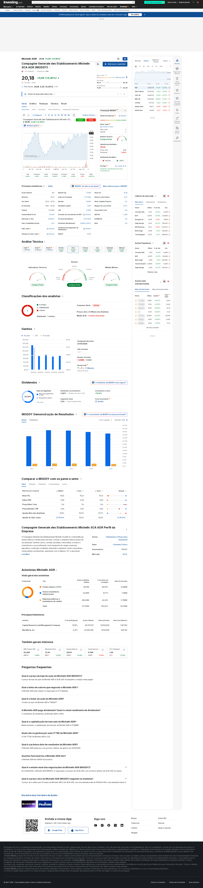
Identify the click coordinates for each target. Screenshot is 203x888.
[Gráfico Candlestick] (24, 115)
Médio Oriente (73, 10)
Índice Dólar (139, 106)
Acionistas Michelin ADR (38, 570)
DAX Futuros (139, 91)
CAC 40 (137, 95)
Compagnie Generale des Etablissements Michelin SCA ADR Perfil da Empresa (68, 529)
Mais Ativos (139, 202)
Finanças (43, 103)
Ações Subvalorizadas (104, 10)
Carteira (134, 828)
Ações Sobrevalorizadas (121, 10)
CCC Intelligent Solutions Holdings (121, 649)
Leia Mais (26, 554)
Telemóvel (135, 823)
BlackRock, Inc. (28, 630)
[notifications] (193, 2)
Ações (7, 10)
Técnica (54, 103)
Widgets (134, 833)
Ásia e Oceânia (85, 10)
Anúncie (161, 823)
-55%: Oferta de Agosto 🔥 (154, 2)
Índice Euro (139, 110)
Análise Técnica (32, 241)
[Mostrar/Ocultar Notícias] (74, 115)
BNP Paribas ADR (29, 649)
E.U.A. (125, 554)
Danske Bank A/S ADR (74, 649)
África (93, 10)
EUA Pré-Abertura (46, 10)
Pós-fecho (28, 87)
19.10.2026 (87, 219)
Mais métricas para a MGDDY (115, 186)
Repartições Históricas (71, 109)
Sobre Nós (162, 818)
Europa (64, 10)
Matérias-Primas (155, 61)
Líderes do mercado (144, 196)
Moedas (138, 61)
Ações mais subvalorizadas (142, 282)
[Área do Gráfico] (28, 115)
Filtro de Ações (112, 7)
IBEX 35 (137, 99)
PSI (136, 88)
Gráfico (33, 103)
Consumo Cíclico (120, 545)
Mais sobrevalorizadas (160, 289)
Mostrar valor (120, 77)
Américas (57, 10)
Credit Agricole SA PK (95, 649)
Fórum (64, 103)
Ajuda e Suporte (164, 828)
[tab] (27, 249)
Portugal (27, 10)
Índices (146, 61)
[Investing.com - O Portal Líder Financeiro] (13, 2)
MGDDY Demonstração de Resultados (48, 414)
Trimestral (33, 420)
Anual (24, 420)
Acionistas (41, 109)
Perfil (33, 109)
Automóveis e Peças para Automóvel (116, 538)
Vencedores (150, 202)
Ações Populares (143, 243)
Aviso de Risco (194, 882)
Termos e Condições (158, 882)
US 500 (137, 103)
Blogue (134, 818)
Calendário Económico (96, 7)
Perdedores (162, 202)
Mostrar (61, 517)
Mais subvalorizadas (142, 289)
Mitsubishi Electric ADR (53, 649)
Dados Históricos (54, 109)
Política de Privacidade (177, 882)
